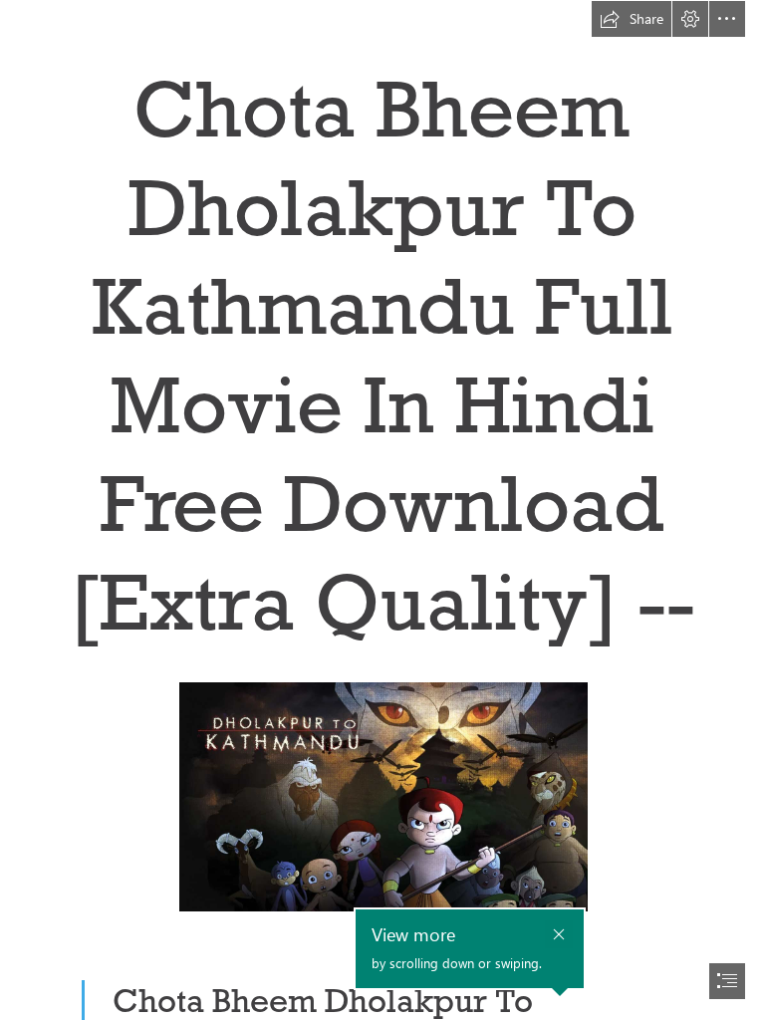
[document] (382, 510)
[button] (631, 19)
